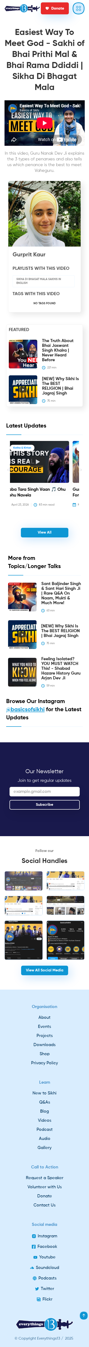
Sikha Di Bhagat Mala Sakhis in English (38, 281)
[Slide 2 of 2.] (24, 905)
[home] (22, 8)
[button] (8, 477)
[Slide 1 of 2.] (24, 881)
